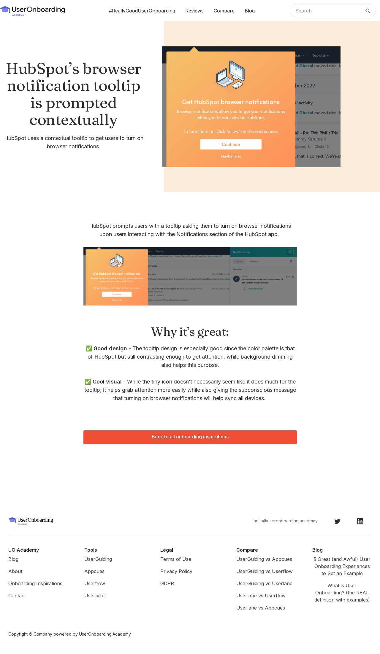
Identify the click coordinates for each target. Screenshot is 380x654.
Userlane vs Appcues (260, 608)
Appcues (94, 571)
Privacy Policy (176, 571)
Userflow (94, 583)
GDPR (167, 583)
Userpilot (94, 596)
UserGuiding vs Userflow (264, 571)
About (15, 571)
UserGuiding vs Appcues (264, 559)
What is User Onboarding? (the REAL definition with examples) (342, 593)
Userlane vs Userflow (261, 596)
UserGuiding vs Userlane (264, 583)
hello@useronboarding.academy (286, 520)
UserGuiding (98, 559)
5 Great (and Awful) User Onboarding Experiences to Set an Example (342, 566)
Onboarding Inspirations (35, 583)
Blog (250, 11)
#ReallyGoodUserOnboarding (142, 11)
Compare (224, 11)
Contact (17, 596)
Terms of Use (175, 559)
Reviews (194, 11)
